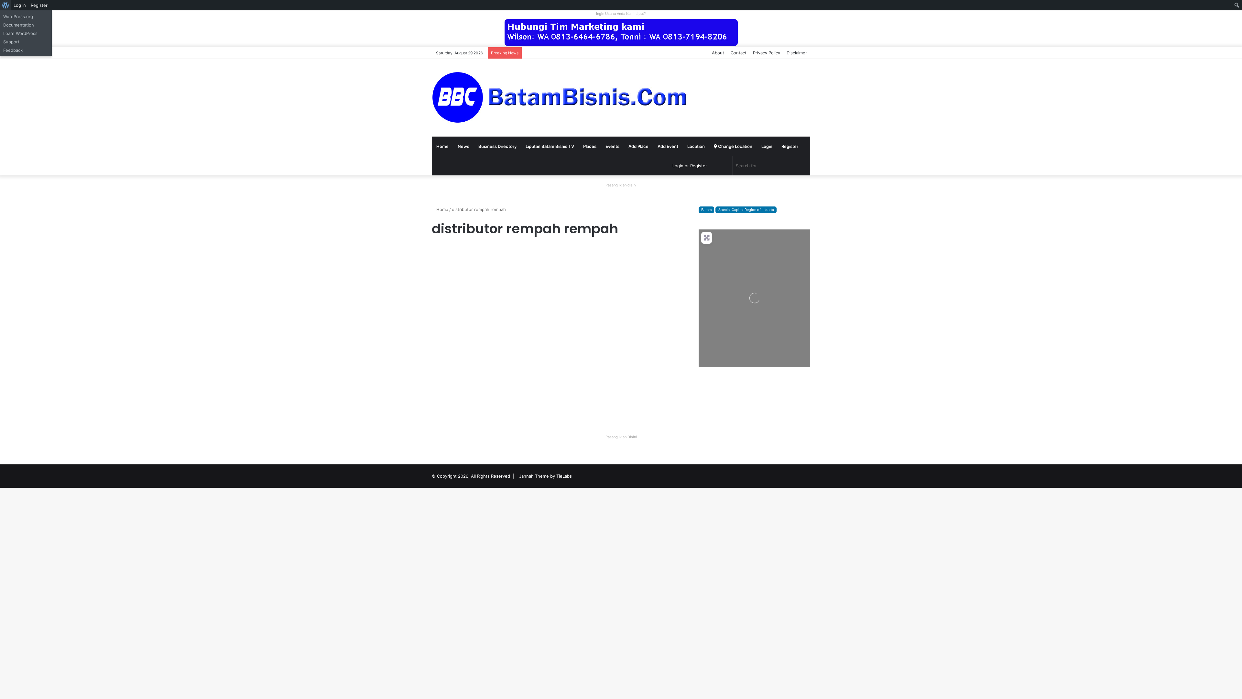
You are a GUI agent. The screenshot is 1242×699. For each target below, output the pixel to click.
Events (612, 146)
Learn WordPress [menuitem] (20, 33)
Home (442, 146)
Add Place (638, 146)
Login (766, 146)
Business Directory (497, 146)
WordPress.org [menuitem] (18, 16)
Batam (706, 209)
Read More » (449, 404)
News (463, 146)
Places (589, 146)
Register (789, 146)
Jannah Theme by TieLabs (545, 476)
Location (696, 146)
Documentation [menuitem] (18, 25)
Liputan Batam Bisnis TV (550, 146)
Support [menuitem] (11, 41)
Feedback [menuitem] (13, 50)
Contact (738, 52)
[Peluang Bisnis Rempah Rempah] (492, 330)
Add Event (668, 146)
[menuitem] (5, 5)
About (718, 52)
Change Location (734, 146)
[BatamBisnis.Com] (561, 98)
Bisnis (440, 251)
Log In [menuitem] (20, 5)
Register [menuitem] (39, 5)
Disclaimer (797, 52)
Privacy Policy (766, 52)
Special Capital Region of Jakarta (746, 209)
